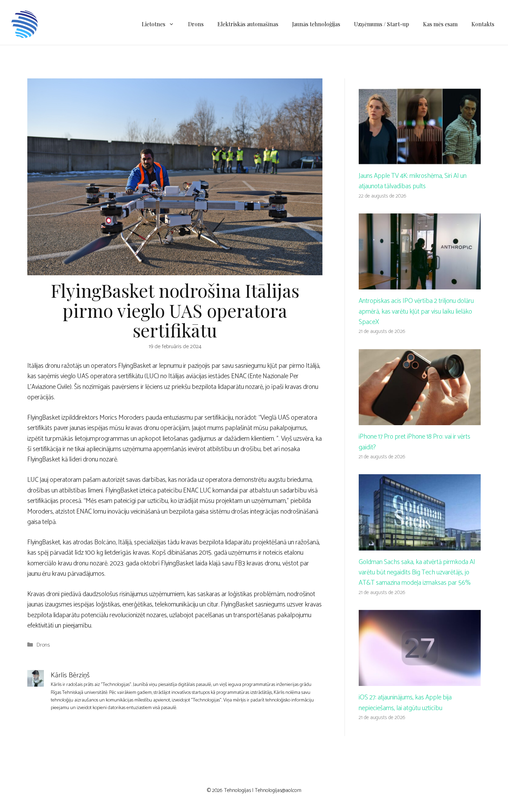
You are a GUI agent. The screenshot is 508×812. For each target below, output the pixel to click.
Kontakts (482, 24)
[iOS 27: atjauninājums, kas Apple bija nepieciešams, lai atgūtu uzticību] (420, 680)
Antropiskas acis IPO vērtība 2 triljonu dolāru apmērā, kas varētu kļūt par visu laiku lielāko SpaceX (416, 311)
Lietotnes (153, 24)
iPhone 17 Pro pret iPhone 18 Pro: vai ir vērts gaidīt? (414, 441)
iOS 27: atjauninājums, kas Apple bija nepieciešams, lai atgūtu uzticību (405, 702)
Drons (196, 24)
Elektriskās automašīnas (247, 24)
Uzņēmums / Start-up (381, 24)
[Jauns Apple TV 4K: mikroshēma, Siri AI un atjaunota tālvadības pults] (420, 158)
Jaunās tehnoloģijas (316, 24)
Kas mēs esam (440, 24)
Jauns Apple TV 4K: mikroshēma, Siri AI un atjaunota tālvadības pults (413, 181)
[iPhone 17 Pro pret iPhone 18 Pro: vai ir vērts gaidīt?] (420, 419)
